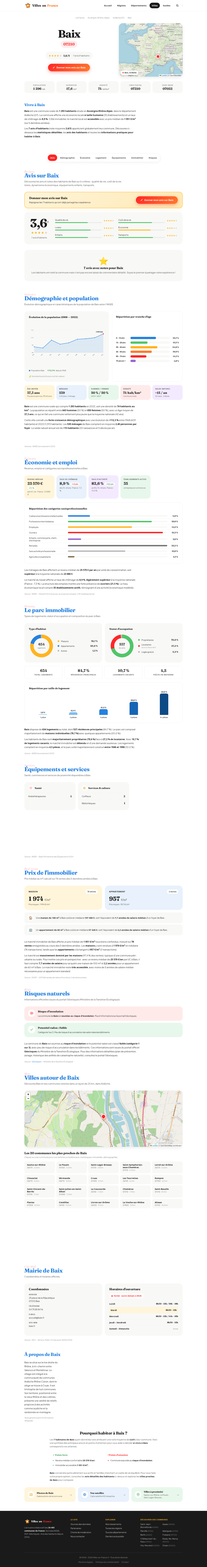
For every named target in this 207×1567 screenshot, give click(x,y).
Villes (155, 5)
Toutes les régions (113, 1528)
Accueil (108, 5)
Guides (166, 5)
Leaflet (164, 75)
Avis (52, 157)
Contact (125, 1562)
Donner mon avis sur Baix (70, 67)
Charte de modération (81, 1532)
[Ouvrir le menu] (182, 5)
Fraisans (170, 1535)
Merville (146, 1531)
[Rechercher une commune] (177, 5)
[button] (103, 1116)
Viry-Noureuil (150, 1545)
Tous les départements (115, 1532)
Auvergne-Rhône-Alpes (98, 17)
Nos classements (113, 1524)
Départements (138, 5)
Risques (153, 157)
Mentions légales (85, 1562)
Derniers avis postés (114, 1536)
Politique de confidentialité (107, 1562)
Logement (101, 157)
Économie (85, 157)
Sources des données (81, 1524)
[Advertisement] (161, 127)
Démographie (67, 157)
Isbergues (170, 1531)
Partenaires (76, 1528)
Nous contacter (78, 1536)
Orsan (169, 1545)
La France (80, 17)
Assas (169, 1524)
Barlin (146, 1535)
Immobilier (137, 157)
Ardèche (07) (118, 17)
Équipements (119, 157)
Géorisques (36, 1061)
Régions (121, 5)
